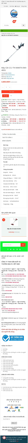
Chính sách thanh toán (8, 360)
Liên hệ (4, 350)
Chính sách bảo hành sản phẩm (10, 365)
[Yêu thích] (11, 95)
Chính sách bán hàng (8, 363)
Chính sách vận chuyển (8, 361)
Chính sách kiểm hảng (8, 368)
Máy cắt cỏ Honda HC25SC (14, 228)
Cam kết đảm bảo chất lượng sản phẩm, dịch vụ (14, 387)
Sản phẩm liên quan (8, 213)
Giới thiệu (12, 6)
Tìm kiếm (6, 6)
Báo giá (5, 95)
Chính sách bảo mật (8, 390)
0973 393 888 (6, 129)
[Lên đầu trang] (23, 437)
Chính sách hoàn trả (8, 366)
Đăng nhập (24, 6)
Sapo (17, 441)
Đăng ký (18, 6)
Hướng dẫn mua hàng (8, 378)
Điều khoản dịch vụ (7, 389)
